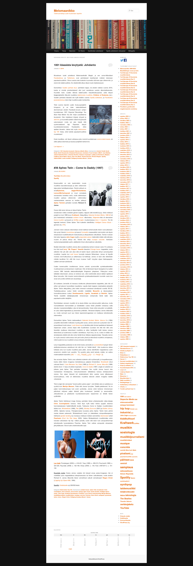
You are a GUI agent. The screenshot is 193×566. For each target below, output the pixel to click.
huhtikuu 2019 (124, 148)
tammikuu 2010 (125, 320)
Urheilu (122, 387)
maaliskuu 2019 (125, 150)
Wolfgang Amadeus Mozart (79, 158)
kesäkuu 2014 (124, 233)
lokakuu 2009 (124, 324)
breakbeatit (100, 490)
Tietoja (64, 51)
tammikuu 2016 (125, 207)
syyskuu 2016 (124, 197)
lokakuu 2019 (124, 137)
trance (59, 497)
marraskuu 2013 (125, 248)
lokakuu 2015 (124, 212)
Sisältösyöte (124, 518)
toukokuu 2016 (124, 203)
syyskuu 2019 (124, 139)
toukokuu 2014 (124, 235)
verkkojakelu (126, 504)
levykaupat (88, 155)
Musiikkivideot (124, 378)
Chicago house (95, 249)
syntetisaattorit (124, 481)
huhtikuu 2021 (124, 131)
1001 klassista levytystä (67, 151)
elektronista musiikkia (85, 95)
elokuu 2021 (124, 129)
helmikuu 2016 (124, 205)
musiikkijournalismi (59, 495)
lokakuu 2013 (124, 250)
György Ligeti (82, 491)
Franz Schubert (93, 153)
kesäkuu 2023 (124, 123)
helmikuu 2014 (124, 241)
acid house (74, 254)
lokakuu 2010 (124, 301)
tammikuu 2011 (125, 296)
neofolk (122, 450)
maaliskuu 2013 (125, 258)
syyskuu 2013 (124, 252)
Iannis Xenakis (95, 491)
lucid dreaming (96, 493)
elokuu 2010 (124, 305)
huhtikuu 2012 (124, 282)
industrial (125, 412)
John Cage (61, 493)
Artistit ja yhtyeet (125, 351)
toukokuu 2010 (124, 311)
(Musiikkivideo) (62, 176)
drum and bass (66, 491)
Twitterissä (70, 78)
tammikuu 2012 (125, 288)
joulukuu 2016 (124, 195)
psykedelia (134, 456)
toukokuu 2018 (124, 171)
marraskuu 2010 (125, 299)
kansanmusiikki (132, 415)
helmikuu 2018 (124, 178)
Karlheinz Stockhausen (71, 493)
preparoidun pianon (85, 237)
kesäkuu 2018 (124, 169)
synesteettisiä (98, 345)
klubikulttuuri (127, 418)
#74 (64, 225)
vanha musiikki (66, 158)
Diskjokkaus (124, 355)
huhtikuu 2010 (124, 313)
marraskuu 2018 (125, 159)
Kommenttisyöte (125, 520)
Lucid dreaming (77, 325)
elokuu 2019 (124, 142)
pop (132, 454)
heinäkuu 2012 (124, 275)
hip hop (125, 408)
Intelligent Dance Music (103, 222)
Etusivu (56, 51)
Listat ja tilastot (125, 372)
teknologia (130, 495)
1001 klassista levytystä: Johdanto (75, 65)
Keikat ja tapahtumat (126, 363)
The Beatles (125, 498)
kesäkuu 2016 (124, 201)
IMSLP (100, 153)
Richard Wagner (96, 156)
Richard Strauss (86, 156)
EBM (135, 399)
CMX (122, 396)
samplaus (126, 467)
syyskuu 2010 (124, 303)
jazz (132, 413)
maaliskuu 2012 (125, 284)
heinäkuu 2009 (124, 326)
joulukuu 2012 (124, 265)
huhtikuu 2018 (124, 173)
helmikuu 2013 (124, 260)
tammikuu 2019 (125, 154)
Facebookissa (58, 78)
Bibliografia (131, 51)
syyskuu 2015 (124, 214)
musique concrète (80, 495)
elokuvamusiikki (126, 402)
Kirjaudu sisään (125, 516)
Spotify (104, 156)
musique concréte (98, 239)
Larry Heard (88, 493)
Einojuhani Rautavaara (75, 153)
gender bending (66, 416)
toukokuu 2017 (124, 188)
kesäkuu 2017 (124, 186)
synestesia (108, 495)
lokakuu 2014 (124, 226)
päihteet (124, 459)
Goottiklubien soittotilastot (95, 51)
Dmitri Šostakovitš (63, 153)
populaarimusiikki (125, 457)
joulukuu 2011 (124, 290)
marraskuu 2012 (125, 267)
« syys (70, 549)
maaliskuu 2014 (125, 239)
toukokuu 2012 (124, 279)
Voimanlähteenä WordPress (96, 559)
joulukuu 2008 (124, 333)
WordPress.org (125, 522)
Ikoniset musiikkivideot (127, 361)
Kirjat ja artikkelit (79, 151)
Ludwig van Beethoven (97, 155)
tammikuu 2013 (125, 263)
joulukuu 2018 (124, 156)
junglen (81, 220)
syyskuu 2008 (124, 339)
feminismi (85, 153)
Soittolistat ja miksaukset (128, 385)
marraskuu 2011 (125, 292)
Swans (133, 478)
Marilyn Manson (106, 493)
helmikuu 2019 (124, 152)
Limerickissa (70, 232)
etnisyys (123, 405)
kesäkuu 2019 (124, 144)
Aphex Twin (93, 490)
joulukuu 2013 (124, 246)
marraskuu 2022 (125, 125)
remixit (123, 463)
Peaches (88, 495)
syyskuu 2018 (124, 163)
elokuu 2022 (124, 127)
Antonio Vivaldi (101, 151)
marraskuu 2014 (125, 224)
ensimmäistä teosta (103, 139)
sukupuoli (101, 495)
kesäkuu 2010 (124, 309)
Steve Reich (94, 495)
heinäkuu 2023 (124, 120)
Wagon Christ (66, 497)
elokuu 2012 (124, 273)
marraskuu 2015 (125, 209)
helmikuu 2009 (124, 328)
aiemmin (57, 119)
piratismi (125, 453)
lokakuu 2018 (124, 161)
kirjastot (81, 155)
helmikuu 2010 (124, 318)
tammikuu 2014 (125, 243)
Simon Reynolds (126, 474)
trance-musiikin (59, 220)
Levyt (122, 370)
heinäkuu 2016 (124, 199)
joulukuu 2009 (124, 322)
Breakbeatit (104, 362)
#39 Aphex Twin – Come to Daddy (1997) (78, 168)
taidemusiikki (58, 158)
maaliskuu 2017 (125, 193)
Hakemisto (72, 51)
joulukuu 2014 (124, 222)
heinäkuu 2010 (124, 307)
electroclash (105, 416)
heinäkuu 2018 (124, 167)
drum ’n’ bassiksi (101, 220)
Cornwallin (84, 232)
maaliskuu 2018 (125, 176)
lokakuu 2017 (124, 184)
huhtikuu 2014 (124, 237)
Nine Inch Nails (131, 450)
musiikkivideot (70, 495)
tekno (55, 497)
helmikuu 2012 (124, 286)
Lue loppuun (59, 146)
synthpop (126, 484)
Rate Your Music (76, 156)
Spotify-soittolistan (96, 97)
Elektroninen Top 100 (66, 490)
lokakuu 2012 (124, 269)
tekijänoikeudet (127, 491)
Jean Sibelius (106, 153)
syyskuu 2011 (124, 294)
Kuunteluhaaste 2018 (126, 368)
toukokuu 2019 (124, 146)
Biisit (121, 353)
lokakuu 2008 (124, 337)
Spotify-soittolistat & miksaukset (115, 51)
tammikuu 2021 (125, 133)
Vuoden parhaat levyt (69, 88)
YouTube (124, 507)
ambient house (78, 217)
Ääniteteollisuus (125, 348)
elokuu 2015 (124, 216)
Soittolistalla (64, 485)
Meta (86, 151)
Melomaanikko (64, 10)
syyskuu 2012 (124, 271)
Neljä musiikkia (125, 380)
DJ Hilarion (82, 51)
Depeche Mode (127, 399)
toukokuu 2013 (124, 254)
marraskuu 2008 (125, 335)
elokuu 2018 (124, 165)
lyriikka (136, 423)
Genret (122, 359)
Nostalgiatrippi (124, 382)
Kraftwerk (81, 493)
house (88, 491)
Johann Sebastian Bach (60, 155)
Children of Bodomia (100, 95)
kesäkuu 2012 (124, 277)
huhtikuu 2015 (124, 220)
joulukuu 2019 (124, 135)
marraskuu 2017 (125, 182)
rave (132, 460)
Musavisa (123, 376)
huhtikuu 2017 (124, 190)
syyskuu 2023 (124, 116)
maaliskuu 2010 (125, 316)
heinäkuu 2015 (124, 218)
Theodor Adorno (126, 501)
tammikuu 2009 (125, 330)
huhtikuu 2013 (124, 256)
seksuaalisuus (126, 471)
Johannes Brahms (73, 155)
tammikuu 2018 (125, 180)
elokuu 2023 (124, 118)
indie (136, 409)
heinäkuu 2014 (124, 231)
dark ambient (127, 396)
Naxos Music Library (65, 156)
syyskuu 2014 (124, 229)
